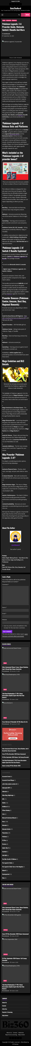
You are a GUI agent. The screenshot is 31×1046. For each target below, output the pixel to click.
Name (4, 607)
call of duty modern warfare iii (9, 784)
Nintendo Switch (14, 134)
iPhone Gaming (6, 810)
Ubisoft (4, 870)
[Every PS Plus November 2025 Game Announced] (15, 923)
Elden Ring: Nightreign (7, 795)
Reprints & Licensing (7, 1012)
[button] (2, 14)
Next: (13, 567)
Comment (5, 584)
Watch (27, 15)
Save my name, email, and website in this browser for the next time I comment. (15, 627)
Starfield (4, 852)
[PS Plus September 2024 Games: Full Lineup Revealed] (15, 947)
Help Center (5, 1015)
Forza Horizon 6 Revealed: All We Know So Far (15, 722)
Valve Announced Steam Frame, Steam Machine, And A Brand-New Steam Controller (15, 668)
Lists (3, 814)
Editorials (4, 791)
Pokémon (14, 20)
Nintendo (8, 20)
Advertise (4, 1009)
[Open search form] (19, 14)
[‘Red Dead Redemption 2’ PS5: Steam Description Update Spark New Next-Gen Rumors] (15, 682)
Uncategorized (5, 874)
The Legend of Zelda (7, 863)
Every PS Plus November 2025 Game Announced (14, 754)
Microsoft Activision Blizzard (9, 818)
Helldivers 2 (5, 806)
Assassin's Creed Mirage (8, 780)
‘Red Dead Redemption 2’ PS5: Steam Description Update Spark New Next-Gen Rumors (13, 695)
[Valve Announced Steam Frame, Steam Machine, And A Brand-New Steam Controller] (15, 656)
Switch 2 (20, 115)
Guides (4, 803)
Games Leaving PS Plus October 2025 (11, 766)
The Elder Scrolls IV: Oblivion (9, 859)
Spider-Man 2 (5, 848)
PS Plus (4, 840)
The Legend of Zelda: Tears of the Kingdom (12, 867)
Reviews (4, 844)
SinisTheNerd (15, 8)
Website (4, 619)
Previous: (15, 559)
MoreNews (24, 1042)
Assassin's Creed (6, 776)
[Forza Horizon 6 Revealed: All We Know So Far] (15, 711)
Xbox (3, 878)
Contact (4, 1006)
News (4, 20)
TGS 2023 (4, 855)
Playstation (5, 833)
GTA (3, 799)
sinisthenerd (7, 33)
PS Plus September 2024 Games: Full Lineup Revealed (15, 757)
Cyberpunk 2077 (6, 788)
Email (4, 613)
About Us (4, 1002)
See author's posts (15, 549)
